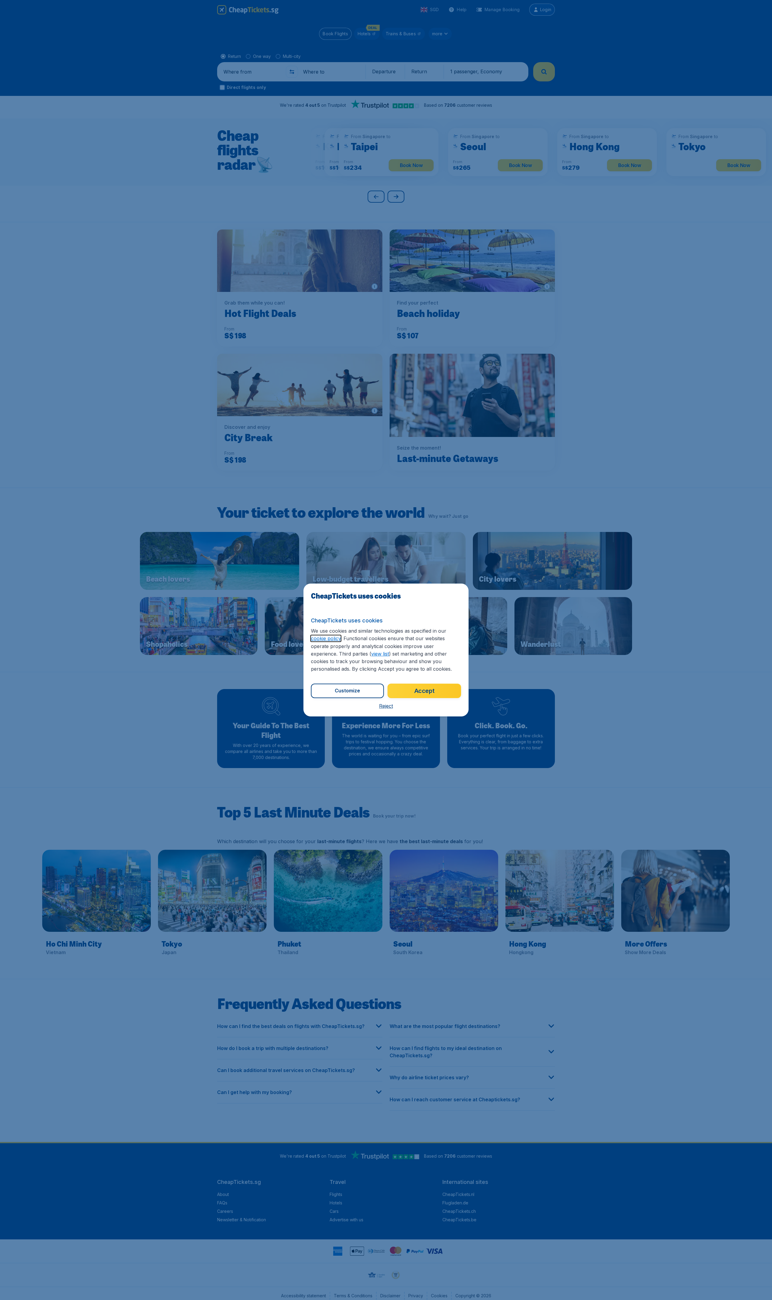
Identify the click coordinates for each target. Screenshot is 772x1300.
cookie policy (326, 638)
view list (380, 654)
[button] (386, 706)
